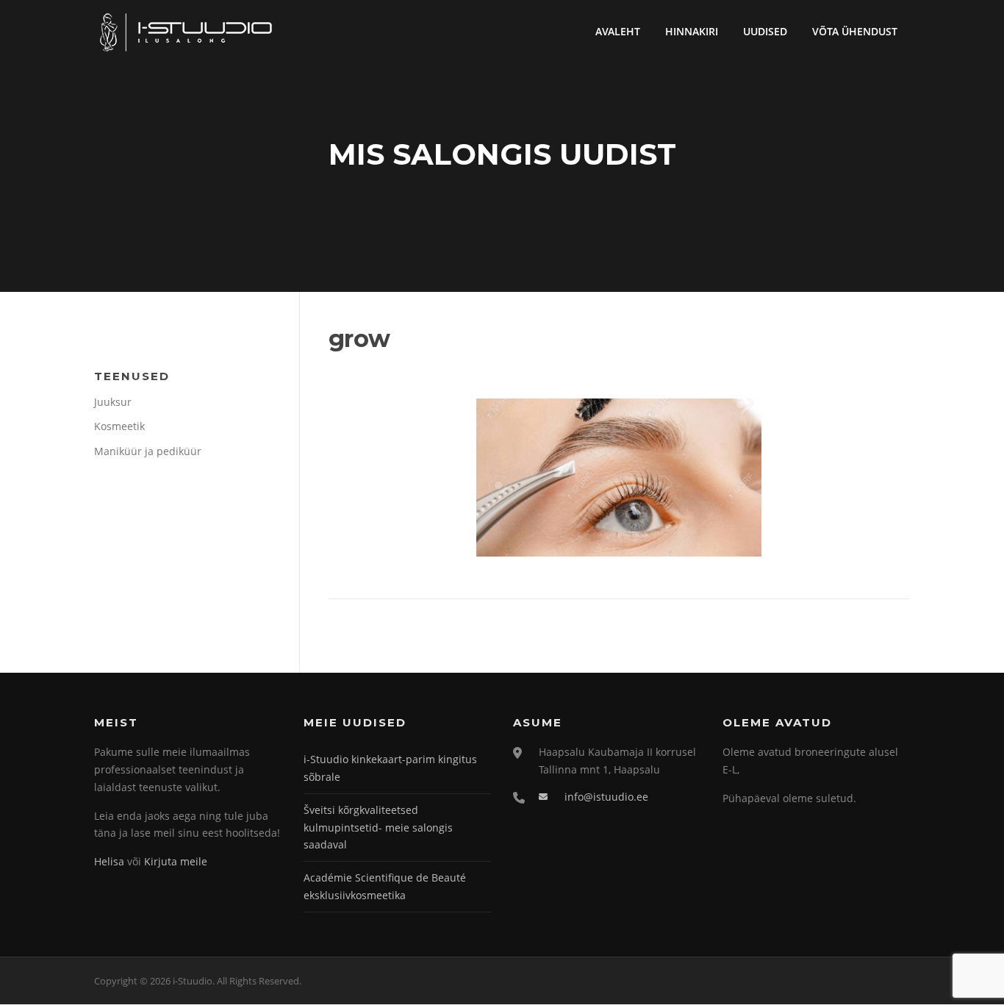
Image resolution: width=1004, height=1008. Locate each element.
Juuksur (113, 402)
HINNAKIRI (691, 31)
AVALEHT (617, 31)
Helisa (109, 861)
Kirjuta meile (175, 861)
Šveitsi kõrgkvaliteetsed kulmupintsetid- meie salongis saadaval (378, 827)
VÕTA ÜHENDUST (854, 31)
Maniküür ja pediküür (147, 451)
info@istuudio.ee (606, 797)
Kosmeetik (119, 426)
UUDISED (765, 31)
